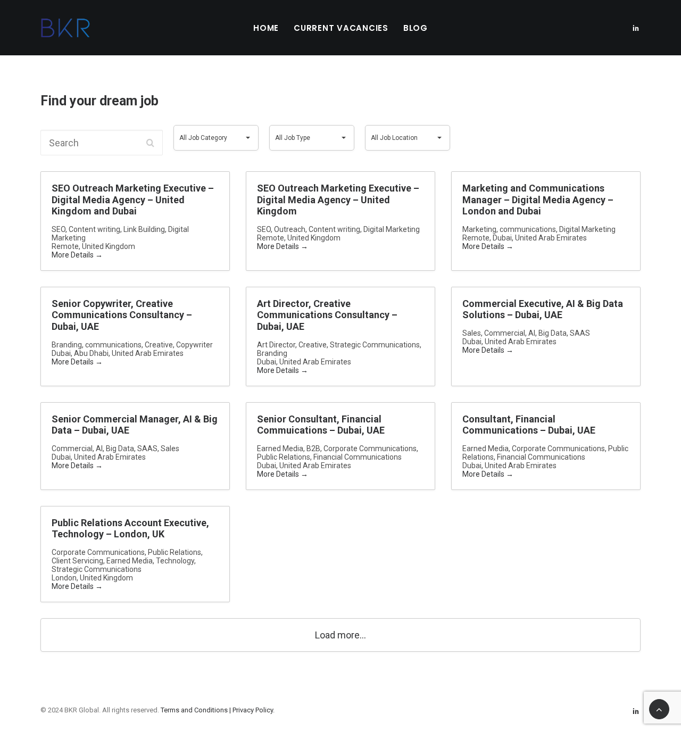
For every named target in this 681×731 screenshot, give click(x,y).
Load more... (340, 635)
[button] (636, 27)
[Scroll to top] (659, 708)
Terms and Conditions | (196, 710)
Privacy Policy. (253, 710)
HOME (266, 28)
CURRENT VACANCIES (341, 28)
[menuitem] (266, 27)
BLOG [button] (415, 28)
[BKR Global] (65, 27)
